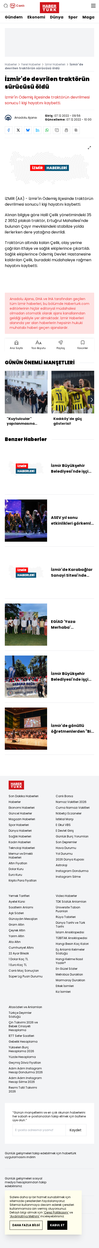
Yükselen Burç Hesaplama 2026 (21, 1049)
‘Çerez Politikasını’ (56, 1212)
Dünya (56, 17)
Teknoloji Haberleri (22, 848)
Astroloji (61, 865)
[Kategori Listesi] (93, 6)
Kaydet (75, 1130)
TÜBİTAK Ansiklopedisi (71, 938)
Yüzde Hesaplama (22, 1057)
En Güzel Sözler (66, 969)
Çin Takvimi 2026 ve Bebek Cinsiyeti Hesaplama (23, 1026)
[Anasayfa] (16, 785)
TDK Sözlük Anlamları (71, 902)
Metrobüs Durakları (69, 974)
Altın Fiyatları (18, 863)
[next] (91, 399)
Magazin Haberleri (22, 819)
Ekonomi (36, 17)
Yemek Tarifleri (19, 896)
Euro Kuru (15, 875)
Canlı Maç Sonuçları (24, 971)
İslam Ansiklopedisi (70, 932)
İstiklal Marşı (65, 819)
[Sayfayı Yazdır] (66, 130)
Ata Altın (15, 942)
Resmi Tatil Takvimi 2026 (23, 1089)
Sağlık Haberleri (20, 836)
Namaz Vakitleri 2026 (71, 802)
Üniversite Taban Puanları (68, 909)
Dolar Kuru (16, 869)
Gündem (14, 17)
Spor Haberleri (19, 825)
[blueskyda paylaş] (28, 130)
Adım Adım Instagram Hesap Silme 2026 (25, 1080)
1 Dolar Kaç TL (18, 959)
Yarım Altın (16, 936)
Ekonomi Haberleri (22, 808)
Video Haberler (66, 896)
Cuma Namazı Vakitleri (73, 808)
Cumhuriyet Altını (21, 948)
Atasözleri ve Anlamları (25, 1007)
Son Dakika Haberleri (23, 796)
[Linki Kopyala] (76, 130)
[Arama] (6, 6)
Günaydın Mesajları (23, 919)
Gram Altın (16, 925)
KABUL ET (57, 1225)
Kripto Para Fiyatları (23, 880)
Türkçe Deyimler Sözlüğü (20, 1015)
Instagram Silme (68, 877)
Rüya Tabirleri (66, 917)
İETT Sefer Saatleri (21, 1036)
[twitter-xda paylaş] (18, 130)
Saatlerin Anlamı (21, 907)
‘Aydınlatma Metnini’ (25, 1216)
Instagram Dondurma (72, 871)
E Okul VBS (63, 825)
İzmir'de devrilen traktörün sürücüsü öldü (44, 66)
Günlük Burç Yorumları (72, 836)
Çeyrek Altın (17, 930)
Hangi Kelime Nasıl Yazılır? (69, 961)
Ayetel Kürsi (17, 902)
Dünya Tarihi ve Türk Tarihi (70, 925)
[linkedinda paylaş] (37, 130)
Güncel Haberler (20, 813)
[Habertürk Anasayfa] (49, 7)
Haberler (11, 64)
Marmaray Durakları (70, 980)
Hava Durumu (66, 848)
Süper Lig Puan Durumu (26, 976)
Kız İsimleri (63, 992)
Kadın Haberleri (20, 842)
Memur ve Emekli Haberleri (21, 855)
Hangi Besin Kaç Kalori (72, 944)
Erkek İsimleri (65, 986)
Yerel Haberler (31, 64)
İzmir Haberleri (55, 64)
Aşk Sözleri (16, 913)
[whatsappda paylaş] (47, 130)
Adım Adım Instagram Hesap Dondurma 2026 (26, 1070)
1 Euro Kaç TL (18, 965)
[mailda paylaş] (57, 130)
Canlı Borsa (64, 796)
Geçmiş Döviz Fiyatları (25, 1063)
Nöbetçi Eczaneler (68, 813)
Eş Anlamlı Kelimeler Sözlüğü (70, 951)
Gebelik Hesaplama (23, 1041)
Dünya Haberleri (20, 831)
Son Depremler (66, 842)
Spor (73, 17)
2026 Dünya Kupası (70, 859)
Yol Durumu (64, 854)
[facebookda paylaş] (8, 130)
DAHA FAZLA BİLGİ (26, 1225)
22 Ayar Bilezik (19, 953)
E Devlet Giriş (65, 831)
